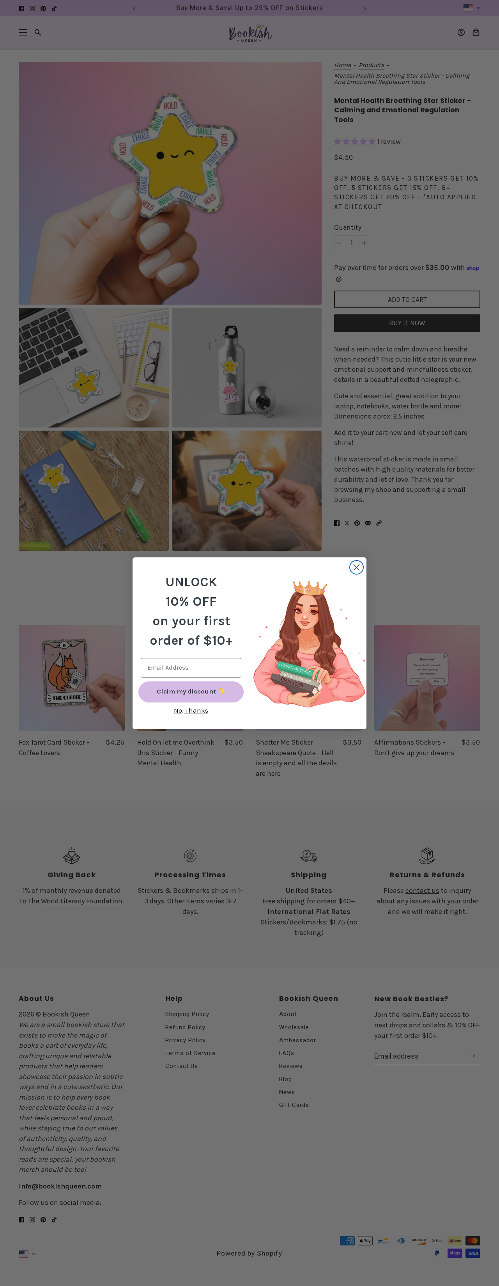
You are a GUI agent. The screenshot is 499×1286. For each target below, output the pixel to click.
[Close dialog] (356, 567)
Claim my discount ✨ (191, 691)
